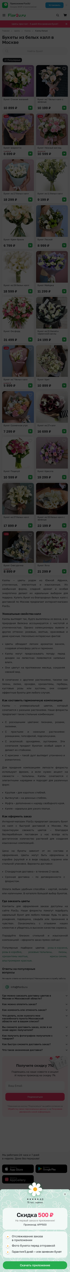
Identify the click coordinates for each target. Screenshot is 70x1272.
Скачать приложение (35, 1265)
